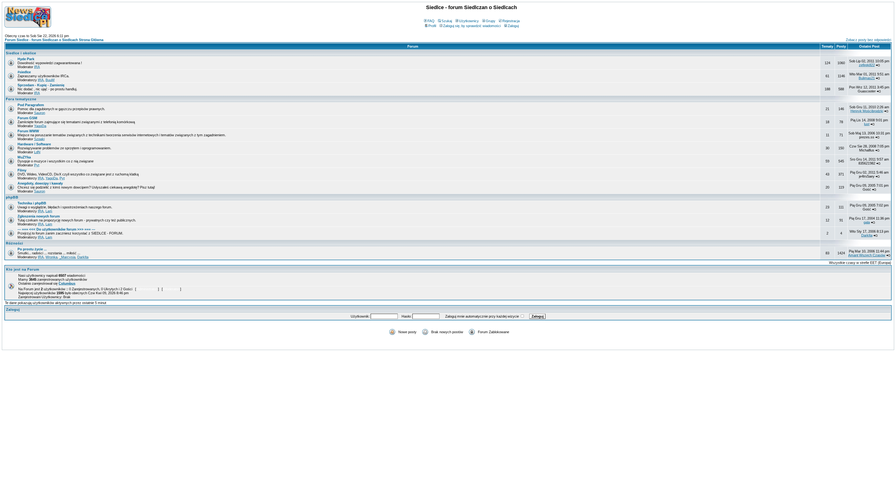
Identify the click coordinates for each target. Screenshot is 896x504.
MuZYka (24, 157)
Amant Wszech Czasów (866, 255)
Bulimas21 (867, 78)
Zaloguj (513, 26)
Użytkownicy (469, 21)
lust (866, 124)
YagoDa (40, 126)
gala (867, 222)
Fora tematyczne (21, 99)
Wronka (51, 257)
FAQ (430, 21)
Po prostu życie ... (32, 249)
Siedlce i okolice (21, 53)
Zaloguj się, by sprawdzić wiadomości (472, 26)
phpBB (12, 197)
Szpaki (39, 139)
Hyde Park (26, 59)
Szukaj (446, 21)
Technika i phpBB (32, 203)
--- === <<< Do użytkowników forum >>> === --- (56, 229)
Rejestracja (511, 21)
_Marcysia (67, 257)
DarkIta (866, 235)
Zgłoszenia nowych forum (39, 216)
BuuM (50, 80)
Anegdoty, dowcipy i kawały (40, 183)
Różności (14, 243)
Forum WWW (28, 131)
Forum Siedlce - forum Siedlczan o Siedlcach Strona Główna (54, 40)
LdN (37, 152)
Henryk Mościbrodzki (866, 111)
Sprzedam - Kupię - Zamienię (41, 85)
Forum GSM (27, 118)
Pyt (36, 165)
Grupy (490, 21)
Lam (49, 211)
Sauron (39, 113)
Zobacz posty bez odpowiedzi (868, 40)
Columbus (67, 283)
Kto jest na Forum (22, 269)
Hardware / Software (34, 144)
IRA (37, 67)
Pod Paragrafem (31, 105)
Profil (432, 26)
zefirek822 (867, 65)
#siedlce (24, 72)
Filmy (22, 170)
